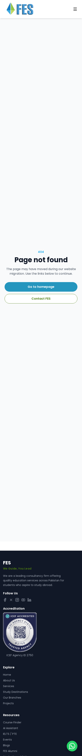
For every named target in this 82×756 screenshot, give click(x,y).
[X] (11, 600)
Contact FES (41, 298)
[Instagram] (17, 600)
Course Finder (12, 722)
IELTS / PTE (10, 734)
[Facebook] (5, 600)
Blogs (6, 745)
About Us (9, 680)
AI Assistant (10, 728)
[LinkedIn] (29, 600)
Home (7, 675)
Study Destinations (15, 692)
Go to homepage (41, 287)
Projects (8, 703)
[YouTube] (23, 600)
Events (7, 739)
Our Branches (12, 698)
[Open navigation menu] (75, 9)
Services (8, 686)
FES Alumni (10, 751)
